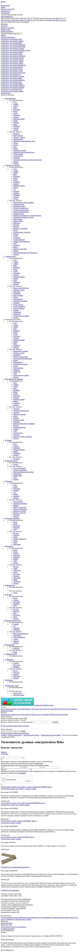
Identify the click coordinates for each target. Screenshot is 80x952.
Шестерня (16, 544)
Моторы (16, 225)
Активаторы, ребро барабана (23, 202)
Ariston (15, 104)
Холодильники (10, 98)
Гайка (15, 568)
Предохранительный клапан (23, 472)
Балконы (16, 134)
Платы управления (20, 470)
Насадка (16, 611)
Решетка (16, 576)
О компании (5, 917)
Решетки (16, 303)
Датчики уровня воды (21, 210)
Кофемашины (10, 585)
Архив (10, 711)
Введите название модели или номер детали (16, 722)
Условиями (22, 773)
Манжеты (16, 223)
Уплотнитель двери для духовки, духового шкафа (18, 789)
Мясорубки (9, 546)
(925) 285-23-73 (28, 20)
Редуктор (16, 574)
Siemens (16, 193)
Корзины (16, 422)
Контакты (4, 24)
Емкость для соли (19, 414)
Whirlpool (16, 126)
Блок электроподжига (21, 288)
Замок (15, 416)
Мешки (16, 505)
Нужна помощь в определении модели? (15, 726)
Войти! (3, 35)
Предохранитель (19, 637)
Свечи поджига (18, 308)
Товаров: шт (6, 11)
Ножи (15, 537)
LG (14, 189)
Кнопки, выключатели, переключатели (27, 215)
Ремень (15, 234)
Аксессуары (17, 693)
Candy (15, 113)
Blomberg (16, 109)
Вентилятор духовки (20, 351)
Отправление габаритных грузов (12, 714)
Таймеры (16, 370)
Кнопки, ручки (18, 420)
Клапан (16, 418)
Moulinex (16, 528)
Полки (15, 145)
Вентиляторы (18, 135)
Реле (15, 147)
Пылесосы (8, 481)
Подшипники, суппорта (21, 232)
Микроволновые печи (13, 620)
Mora (15, 280)
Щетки (15, 251)
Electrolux (16, 115)
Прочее (16, 163)
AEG (15, 102)
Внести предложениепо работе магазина (13, 928)
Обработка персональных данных (19, 919)
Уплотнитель (18, 433)
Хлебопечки (9, 659)
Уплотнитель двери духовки (11, 823)
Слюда (15, 639)
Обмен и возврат (53, 917)
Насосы (16, 227)
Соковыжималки (11, 654)
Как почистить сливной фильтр (50, 709)
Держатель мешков (20, 503)
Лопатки (16, 672)
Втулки (16, 533)
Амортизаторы (18, 204)
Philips (15, 494)
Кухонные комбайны (12, 518)
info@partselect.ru (7, 16)
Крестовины (17, 219)
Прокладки (17, 474)
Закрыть (4, 752)
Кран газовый (18, 295)
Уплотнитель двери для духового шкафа (15, 805)
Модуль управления (20, 357)
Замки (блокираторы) (21, 212)
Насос (15, 593)
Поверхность (18, 362)
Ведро (15, 671)
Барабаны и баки (19, 206)
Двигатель (17, 570)
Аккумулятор (18, 502)
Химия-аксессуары (11, 685)
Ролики (16, 429)
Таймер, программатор (21, 241)
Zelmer (15, 563)
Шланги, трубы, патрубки (22, 436)
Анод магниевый (19, 468)
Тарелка (16, 641)
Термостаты (17, 476)
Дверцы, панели (19, 137)
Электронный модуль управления (25, 253)
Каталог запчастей (7, 9)
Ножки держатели (19, 539)
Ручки (15, 148)
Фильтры (16, 158)
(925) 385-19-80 (17, 20)
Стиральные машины (12, 165)
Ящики (15, 161)
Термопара (17, 312)
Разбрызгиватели (19, 427)
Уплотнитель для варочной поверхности (15, 867)
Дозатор (16, 412)
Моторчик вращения (20, 633)
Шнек (15, 580)
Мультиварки (9, 645)
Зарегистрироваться (8, 37)
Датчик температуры (20, 208)
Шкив (15, 247)
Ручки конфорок (19, 306)
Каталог (62, 917)
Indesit (15, 121)
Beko (15, 108)
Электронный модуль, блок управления (27, 160)
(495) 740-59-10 (6, 20)
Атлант (15, 130)
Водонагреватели (11, 461)
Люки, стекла (18, 221)
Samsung (16, 191)
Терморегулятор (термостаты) (23, 152)
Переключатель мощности (22, 358)
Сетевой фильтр (19, 240)
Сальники (16, 238)
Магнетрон (17, 635)
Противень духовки (20, 301)
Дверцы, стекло (18, 290)
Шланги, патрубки (20, 249)
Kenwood (16, 526)
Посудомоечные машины (14, 379)
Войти (3, 2)
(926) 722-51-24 (60, 20)
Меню (3, 7)
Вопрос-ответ (6, 29)
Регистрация (5, 5)
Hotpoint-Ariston (19, 119)
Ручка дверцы (18, 305)
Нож (15, 613)
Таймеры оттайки (19, 150)
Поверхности (18, 299)
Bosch (15, 111)
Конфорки (17, 293)
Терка (15, 541)
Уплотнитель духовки (21, 316)
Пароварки (9, 680)
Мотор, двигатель (19, 507)
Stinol (15, 124)
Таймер (16, 310)
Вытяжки (8, 440)
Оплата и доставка (7, 28)
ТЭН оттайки (18, 154)
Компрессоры (18, 139)
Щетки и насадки (19, 513)
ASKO (15, 106)
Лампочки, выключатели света (24, 141)
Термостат (17, 314)
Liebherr (16, 122)
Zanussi (15, 128)
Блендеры (8, 594)
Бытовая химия (18, 695)
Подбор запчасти (7, 31)
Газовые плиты (10, 256)
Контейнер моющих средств (23, 217)
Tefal (15, 529)
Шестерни (17, 578)
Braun (15, 524)
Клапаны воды (18, 214)
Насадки (16, 535)
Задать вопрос (6, 927)
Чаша (15, 542)
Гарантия (4, 26)
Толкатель (17, 581)
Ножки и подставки (20, 228)
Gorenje (16, 117)
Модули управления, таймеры (24, 423)
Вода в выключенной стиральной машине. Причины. (20, 709)
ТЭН (15, 243)
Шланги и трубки (19, 511)
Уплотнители (18, 156)
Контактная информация (18, 917)
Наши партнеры (6, 923)
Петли (15, 143)
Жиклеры (16, 292)
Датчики (16, 409)
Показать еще (5, 93)
